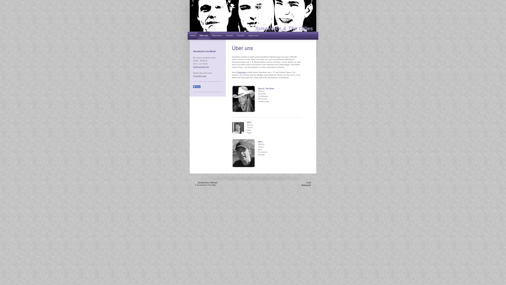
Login (308, 182)
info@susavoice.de (201, 67)
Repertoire (241, 72)
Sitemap (213, 182)
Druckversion (203, 182)
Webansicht (306, 185)
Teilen (197, 87)
